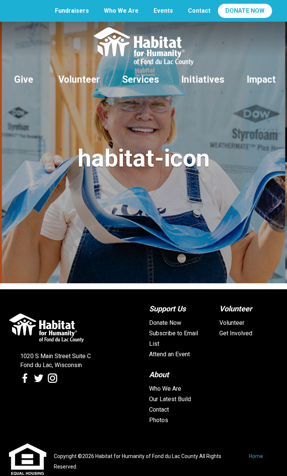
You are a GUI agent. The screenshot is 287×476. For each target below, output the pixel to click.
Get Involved (235, 333)
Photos (158, 420)
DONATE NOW (245, 10)
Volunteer (231, 322)
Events (163, 10)
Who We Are (121, 10)
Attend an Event (169, 354)
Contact (199, 10)
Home (256, 456)
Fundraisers (72, 10)
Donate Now (165, 322)
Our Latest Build (170, 399)
